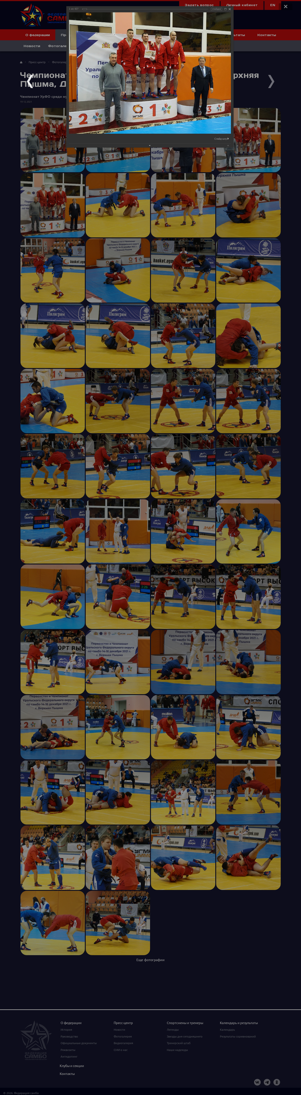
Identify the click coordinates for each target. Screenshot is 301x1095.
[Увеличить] (225, 9)
